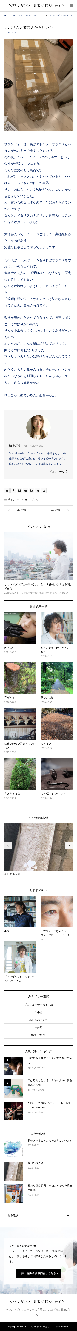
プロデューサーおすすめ (38, 1004)
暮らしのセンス (16, 499)
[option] (38, 849)
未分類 (38, 1027)
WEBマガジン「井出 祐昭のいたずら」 (38, 5)
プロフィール (56, 471)
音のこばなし (31, 499)
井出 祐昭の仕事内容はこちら (38, 1273)
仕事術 (38, 1012)
